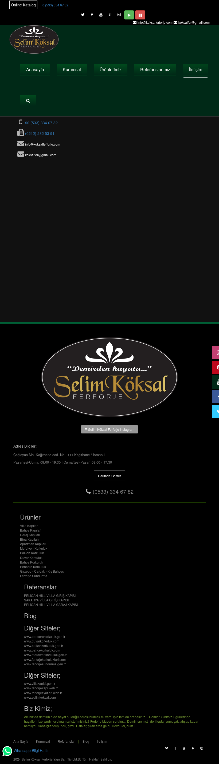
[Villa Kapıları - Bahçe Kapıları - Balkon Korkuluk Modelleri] (34, 39)
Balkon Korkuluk (32, 552)
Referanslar (66, 741)
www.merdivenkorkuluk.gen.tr (45, 654)
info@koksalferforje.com (155, 22)
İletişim (195, 69)
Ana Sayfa (20, 741)
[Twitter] (83, 13)
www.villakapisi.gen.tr (39, 683)
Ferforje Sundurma (33, 575)
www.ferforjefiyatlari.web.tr (43, 692)
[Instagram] (119, 13)
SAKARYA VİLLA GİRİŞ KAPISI (46, 600)
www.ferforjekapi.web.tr (41, 688)
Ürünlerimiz (111, 69)
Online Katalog (23, 4)
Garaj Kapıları (30, 534)
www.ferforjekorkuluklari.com (45, 659)
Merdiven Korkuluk (33, 548)
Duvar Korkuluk (31, 557)
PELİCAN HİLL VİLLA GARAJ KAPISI (51, 604)
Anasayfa (35, 69)
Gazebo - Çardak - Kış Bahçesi (42, 571)
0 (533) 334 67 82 (55, 5)
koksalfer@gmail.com (194, 22)
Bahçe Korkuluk (31, 562)
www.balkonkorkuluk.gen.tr (43, 645)
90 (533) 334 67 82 (41, 122)
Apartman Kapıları (33, 543)
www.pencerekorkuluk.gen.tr (44, 636)
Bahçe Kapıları (30, 530)
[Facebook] (92, 13)
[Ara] (28, 100)
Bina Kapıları (29, 539)
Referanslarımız (155, 69)
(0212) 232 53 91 (39, 133)
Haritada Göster (109, 475)
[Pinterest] (110, 13)
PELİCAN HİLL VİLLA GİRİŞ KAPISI (50, 595)
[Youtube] (101, 13)
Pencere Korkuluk (33, 566)
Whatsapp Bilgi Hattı (30, 750)
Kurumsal (72, 69)
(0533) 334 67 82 (113, 491)
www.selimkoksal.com (40, 697)
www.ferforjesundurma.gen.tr (45, 664)
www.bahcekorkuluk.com (42, 650)
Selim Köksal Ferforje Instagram (110, 429)
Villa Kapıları (29, 525)
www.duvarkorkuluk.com (41, 641)
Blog (86, 741)
